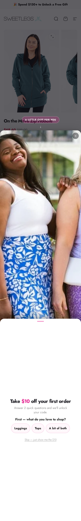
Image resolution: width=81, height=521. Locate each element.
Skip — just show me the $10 (41, 440)
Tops (38, 428)
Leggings (20, 428)
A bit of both (58, 428)
